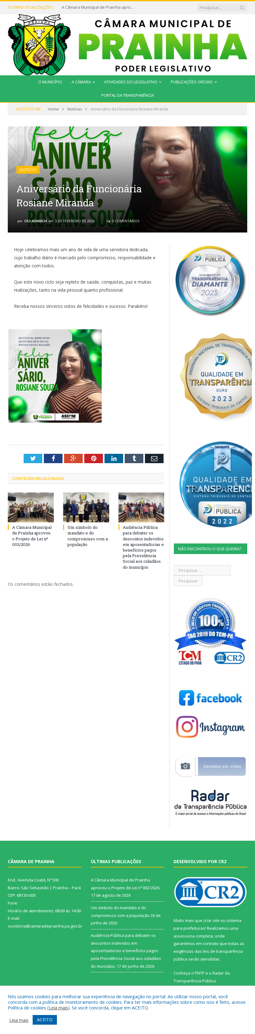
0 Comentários (125, 221)
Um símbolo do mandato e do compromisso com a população (99, 7)
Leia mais (58, 1007)
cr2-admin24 (35, 221)
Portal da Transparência (127, 95)
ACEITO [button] (45, 1019)
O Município (50, 82)
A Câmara (81, 82)
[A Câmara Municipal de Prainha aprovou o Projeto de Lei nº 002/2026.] (31, 507)
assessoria (184, 936)
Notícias (28, 169)
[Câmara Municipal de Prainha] (127, 43)
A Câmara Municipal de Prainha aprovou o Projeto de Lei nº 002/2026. (32, 535)
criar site (211, 920)
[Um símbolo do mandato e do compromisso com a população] (86, 507)
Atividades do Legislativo (130, 82)
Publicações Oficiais (192, 82)
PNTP (200, 973)
